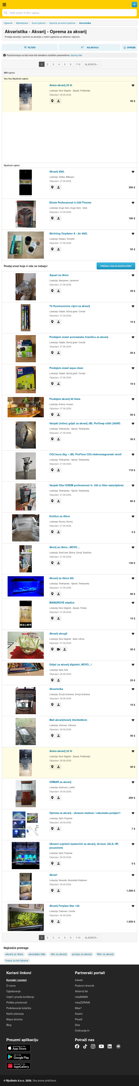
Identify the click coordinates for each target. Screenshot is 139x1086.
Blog (8, 1025)
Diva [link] (77, 1025)
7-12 (78, 64)
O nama (11, 985)
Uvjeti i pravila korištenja (20, 997)
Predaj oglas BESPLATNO (115, 266)
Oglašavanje (13, 991)
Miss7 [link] (78, 1008)
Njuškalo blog (118, 1046)
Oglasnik (8, 22)
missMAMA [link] (81, 997)
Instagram (93, 1046)
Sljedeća (91, 64)
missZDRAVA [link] (82, 1002)
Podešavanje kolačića (18, 1008)
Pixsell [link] (78, 1019)
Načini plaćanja (15, 1013)
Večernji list (81, 991)
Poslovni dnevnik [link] (84, 985)
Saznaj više (76, 55)
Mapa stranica (14, 1019)
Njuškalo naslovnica (69, 4)
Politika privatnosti (16, 1002)
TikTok (85, 1046)
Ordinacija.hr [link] (82, 1030)
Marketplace (22, 22)
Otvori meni (4, 4)
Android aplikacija (18, 1056)
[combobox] (69, 12)
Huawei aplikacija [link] (18, 1066)
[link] (52, 101)
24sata (79, 980)
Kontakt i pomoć (16, 980)
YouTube (101, 1046)
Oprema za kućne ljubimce (62, 22)
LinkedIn (110, 1046)
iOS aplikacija (18, 1047)
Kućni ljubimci (39, 22)
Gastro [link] (79, 1013)
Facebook (77, 1046)
